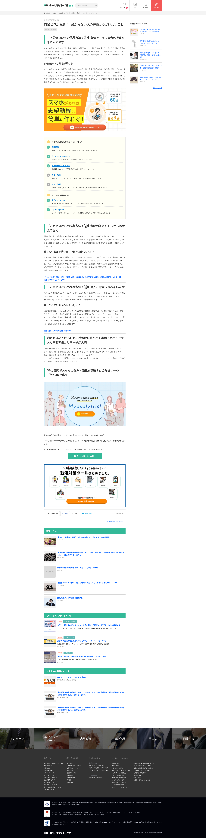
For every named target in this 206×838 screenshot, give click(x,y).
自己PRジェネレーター (73, 768)
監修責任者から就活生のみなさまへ (143, 763)
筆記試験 (120, 738)
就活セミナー (48, 768)
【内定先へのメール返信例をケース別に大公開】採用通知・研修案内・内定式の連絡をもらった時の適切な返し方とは (90, 553)
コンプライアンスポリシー (119, 780)
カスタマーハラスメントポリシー (121, 787)
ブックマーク (88, 513)
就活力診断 (70, 770)
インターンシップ (49, 773)
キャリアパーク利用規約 (119, 773)
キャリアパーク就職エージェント (53, 763)
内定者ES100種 (71, 773)
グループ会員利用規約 (118, 775)
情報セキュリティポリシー (119, 782)
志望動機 (85, 738)
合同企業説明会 (48, 770)
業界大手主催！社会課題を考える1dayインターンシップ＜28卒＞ (82, 641)
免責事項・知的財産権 (139, 773)
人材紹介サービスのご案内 (97, 765)
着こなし (154, 738)
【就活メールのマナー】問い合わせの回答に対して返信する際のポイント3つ (87, 583)
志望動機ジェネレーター (74, 765)
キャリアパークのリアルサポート (143, 765)
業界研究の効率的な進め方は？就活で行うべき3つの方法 (150, 42)
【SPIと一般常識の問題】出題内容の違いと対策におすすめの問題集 (83, 537)
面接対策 (188, 738)
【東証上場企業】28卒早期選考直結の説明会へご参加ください (81, 656)
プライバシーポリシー (118, 768)
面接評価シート (71, 782)
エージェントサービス (50, 777)
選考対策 (53, 29)
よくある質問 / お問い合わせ (141, 780)
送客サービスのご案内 (95, 777)
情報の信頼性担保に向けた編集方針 (143, 768)
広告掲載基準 (137, 775)
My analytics (70, 763)
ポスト (76, 513)
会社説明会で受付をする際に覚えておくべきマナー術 (77, 567)
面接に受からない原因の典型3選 (70, 598)
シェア (66, 513)
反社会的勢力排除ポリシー (119, 785)
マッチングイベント (50, 775)
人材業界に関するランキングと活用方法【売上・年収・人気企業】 (150, 55)
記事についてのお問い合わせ (117, 521)
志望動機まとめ (71, 777)
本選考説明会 (48, 765)
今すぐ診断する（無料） (86, 456)
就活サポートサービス (50, 785)
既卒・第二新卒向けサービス (52, 787)
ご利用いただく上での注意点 (141, 770)
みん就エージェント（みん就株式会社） (72, 677)
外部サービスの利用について (120, 777)
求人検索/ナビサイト (50, 780)
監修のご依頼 (137, 777)
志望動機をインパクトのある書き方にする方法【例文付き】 (150, 78)
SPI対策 (69, 780)
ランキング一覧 (157, 88)
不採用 (47, 29)
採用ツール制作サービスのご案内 (98, 768)
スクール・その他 (49, 789)
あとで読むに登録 (53, 513)
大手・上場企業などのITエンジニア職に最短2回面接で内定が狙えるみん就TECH (88, 625)
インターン (17, 738)
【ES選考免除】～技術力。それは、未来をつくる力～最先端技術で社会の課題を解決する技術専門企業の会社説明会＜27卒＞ (91, 693)
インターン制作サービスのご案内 (98, 770)
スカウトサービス (49, 782)
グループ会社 (115, 765)
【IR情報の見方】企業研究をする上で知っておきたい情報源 (150, 30)
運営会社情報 (115, 763)
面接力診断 (70, 775)
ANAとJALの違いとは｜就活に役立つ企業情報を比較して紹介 (151, 67)
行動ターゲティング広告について (121, 770)
